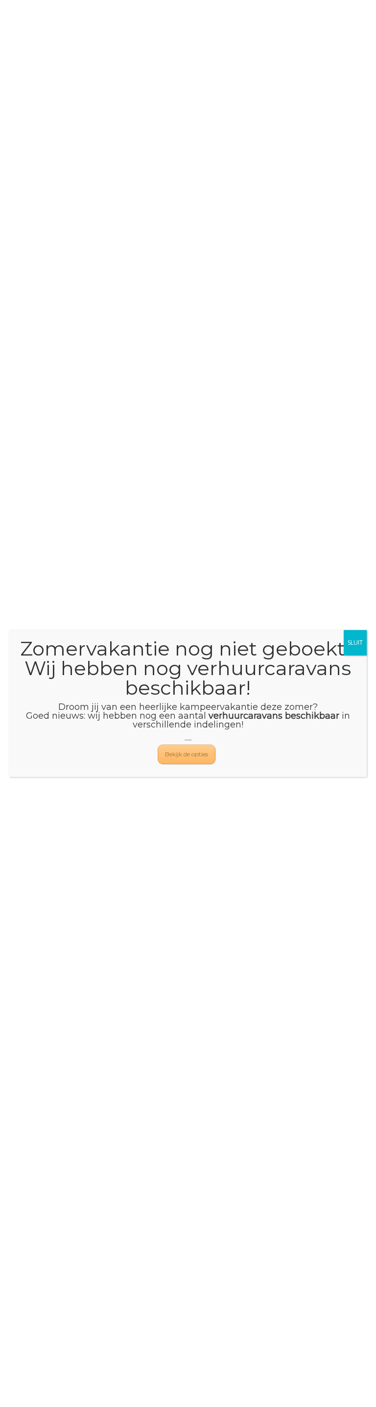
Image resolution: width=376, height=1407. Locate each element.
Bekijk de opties (186, 754)
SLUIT (355, 642)
